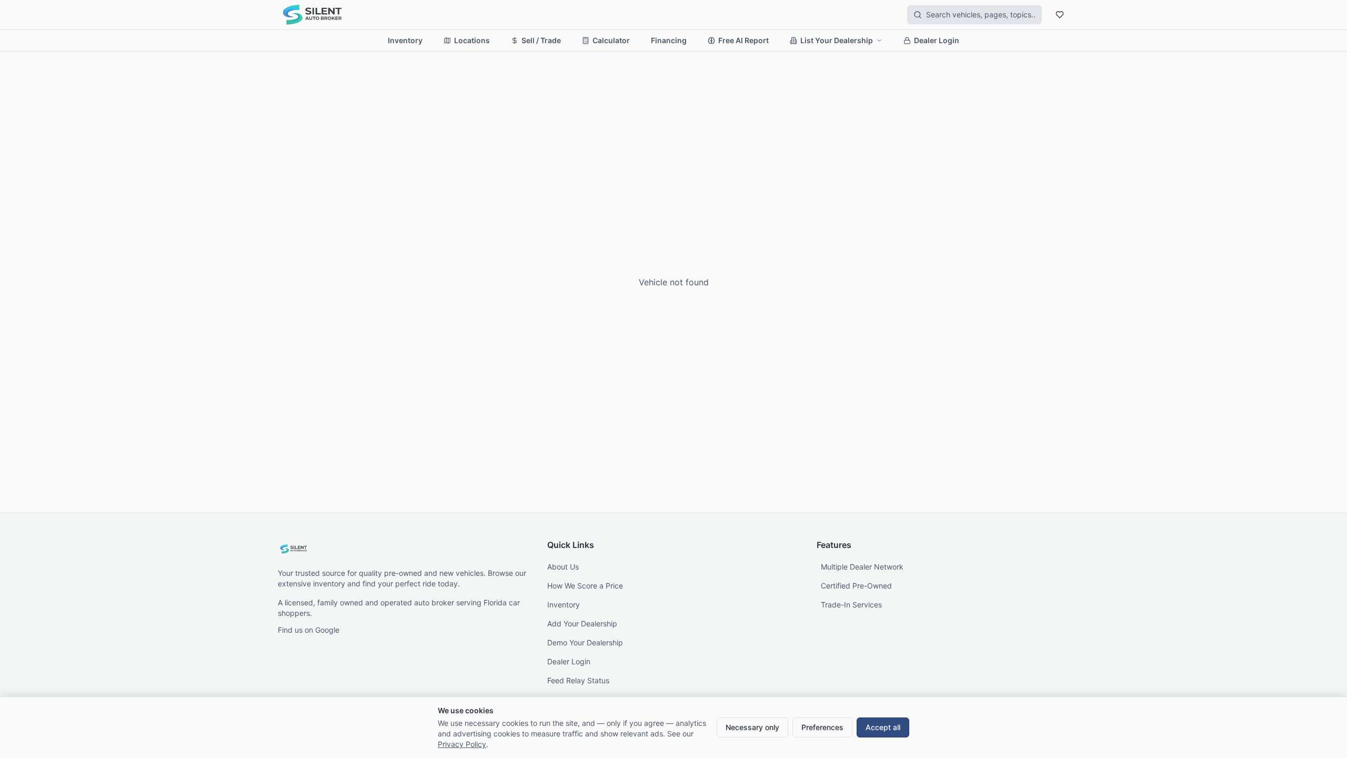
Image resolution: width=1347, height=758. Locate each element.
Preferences (822, 727)
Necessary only (752, 727)
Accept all (883, 727)
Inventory (405, 40)
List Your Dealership (836, 40)
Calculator (611, 40)
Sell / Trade (541, 40)
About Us (563, 566)
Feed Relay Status (578, 680)
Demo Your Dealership (585, 642)
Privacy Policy (462, 744)
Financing (669, 40)
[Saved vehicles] (1059, 14)
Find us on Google (308, 629)
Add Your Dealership (582, 623)
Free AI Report (743, 40)
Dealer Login (936, 40)
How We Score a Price (585, 585)
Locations (472, 40)
